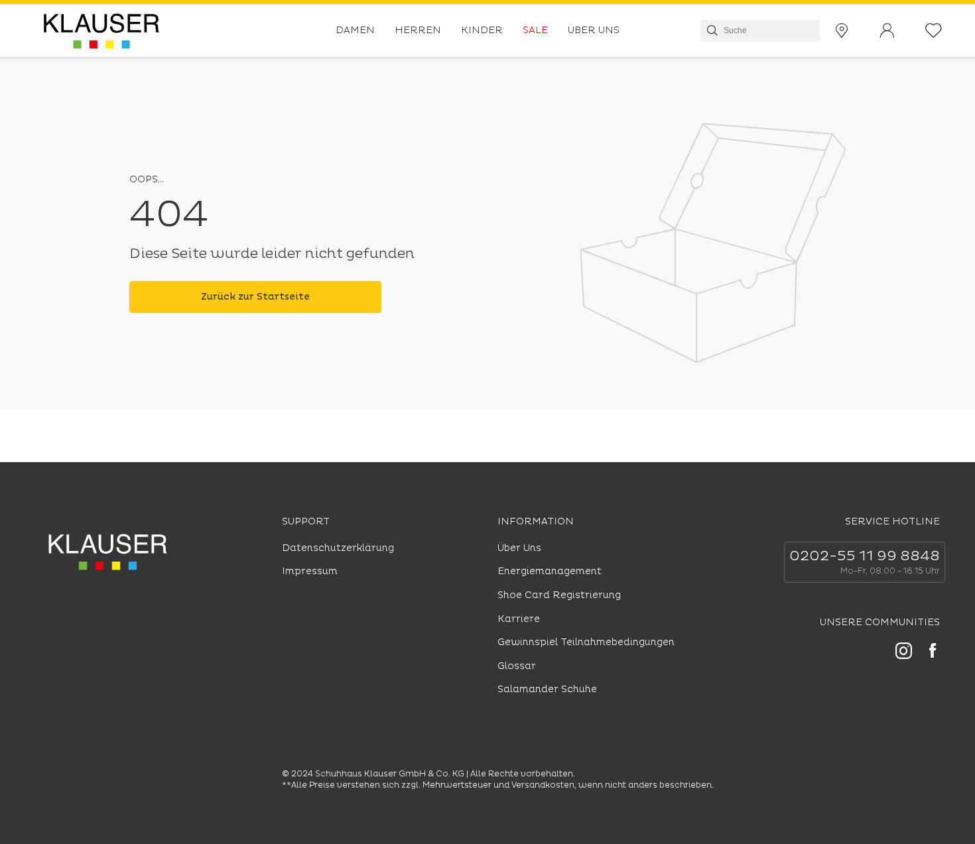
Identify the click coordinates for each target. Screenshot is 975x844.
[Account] (886, 31)
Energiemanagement (549, 571)
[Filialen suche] (842, 31)
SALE (535, 30)
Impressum (310, 571)
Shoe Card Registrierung (559, 595)
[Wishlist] (933, 31)
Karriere (518, 619)
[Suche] (711, 30)
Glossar (516, 666)
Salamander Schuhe (547, 689)
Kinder (482, 30)
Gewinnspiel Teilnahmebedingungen (586, 642)
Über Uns (593, 30)
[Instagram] (903, 652)
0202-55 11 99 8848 (864, 556)
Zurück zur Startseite (255, 296)
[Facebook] (932, 652)
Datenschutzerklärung (338, 548)
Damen (355, 30)
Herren (418, 30)
